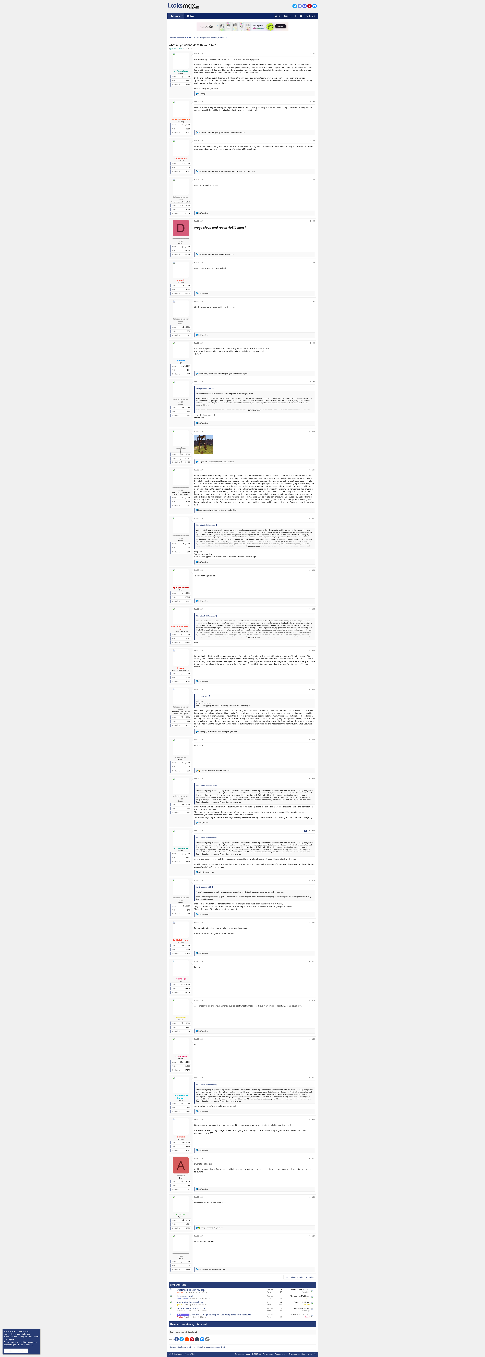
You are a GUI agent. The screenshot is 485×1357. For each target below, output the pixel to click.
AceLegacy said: (202, 696)
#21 (313, 922)
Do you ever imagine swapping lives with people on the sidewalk (220, 1314)
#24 (313, 1039)
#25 (313, 1078)
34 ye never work (185, 1296)
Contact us (239, 1354)
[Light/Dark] (301, 16)
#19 (313, 831)
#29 (313, 1236)
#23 (313, 1000)
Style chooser (177, 1354)
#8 (314, 343)
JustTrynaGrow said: (203, 388)
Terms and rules (281, 1354)
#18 (313, 779)
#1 (314, 54)
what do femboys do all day (190, 1302)
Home (309, 1354)
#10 (313, 431)
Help (303, 1354)
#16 (313, 689)
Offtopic (204, 1292)
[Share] (310, 53)
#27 (313, 1158)
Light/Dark (191, 1354)
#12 (313, 518)
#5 (314, 221)
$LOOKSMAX (256, 1354)
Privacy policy (294, 1354)
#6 (314, 262)
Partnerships (268, 1354)
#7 (314, 301)
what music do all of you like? (191, 1289)
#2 (314, 102)
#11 (313, 470)
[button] (182, 16)
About (248, 1354)
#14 (313, 609)
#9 (314, 382)
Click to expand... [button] (254, 410)
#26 (313, 1119)
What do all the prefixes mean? (191, 1308)
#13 (313, 570)
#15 (313, 650)
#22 (313, 961)
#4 (314, 179)
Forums (177, 16)
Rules (192, 16)
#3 (314, 141)
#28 (313, 1197)
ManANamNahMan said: (205, 525)
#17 (313, 740)
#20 (313, 880)
